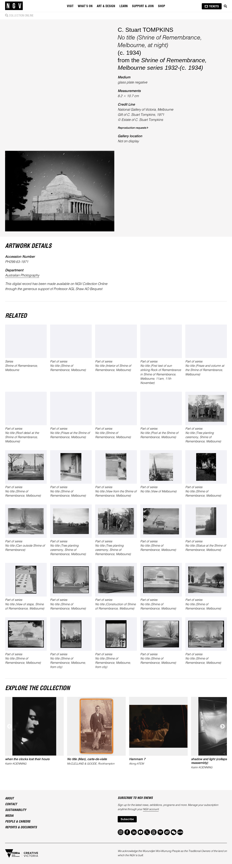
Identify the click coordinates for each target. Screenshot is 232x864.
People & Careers (17, 821)
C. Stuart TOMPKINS (145, 29)
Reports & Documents (21, 827)
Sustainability (15, 810)
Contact (11, 804)
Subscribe (127, 819)
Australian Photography (22, 275)
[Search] (225, 6)
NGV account (151, 809)
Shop (161, 6)
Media (9, 815)
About (9, 798)
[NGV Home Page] (14, 6)
